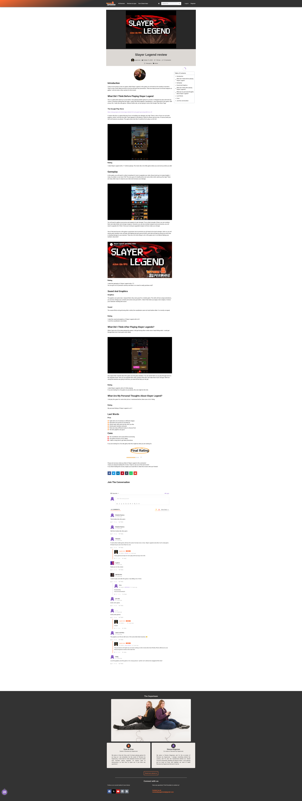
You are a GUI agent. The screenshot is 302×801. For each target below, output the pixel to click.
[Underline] (121, 504)
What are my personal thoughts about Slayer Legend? (185, 92)
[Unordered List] (128, 504)
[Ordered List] (126, 504)
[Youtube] (118, 791)
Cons (178, 98)
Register (193, 3)
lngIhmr (117, 563)
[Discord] (122, 791)
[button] (109, 473)
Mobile (156, 63)
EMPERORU (118, 574)
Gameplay (179, 83)
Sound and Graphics (182, 85)
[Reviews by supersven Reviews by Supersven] (111, 3)
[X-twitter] (114, 791)
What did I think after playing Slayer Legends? (184, 88)
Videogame (149, 63)
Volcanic (127, 553)
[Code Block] (132, 504)
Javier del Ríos (128, 645)
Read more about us (151, 773)
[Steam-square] (127, 791)
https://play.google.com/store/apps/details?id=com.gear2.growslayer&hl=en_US (130, 112)
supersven (122, 551)
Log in (186, 3)
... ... (125, 623)
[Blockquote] (130, 504)
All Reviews (121, 3)
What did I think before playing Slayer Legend (185, 79)
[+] (139, 503)
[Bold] (117, 504)
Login (167, 493)
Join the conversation (182, 100)
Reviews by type (131, 3)
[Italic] (119, 504)
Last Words (180, 96)
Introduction (180, 76)
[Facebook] (109, 791)
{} (136, 503)
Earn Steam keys (143, 3)
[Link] (135, 504)
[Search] (179, 3)
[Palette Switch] (159, 3)
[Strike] (124, 504)
